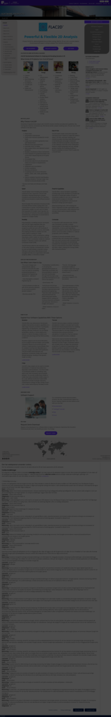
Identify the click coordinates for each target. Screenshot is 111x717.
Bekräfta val (78, 710)
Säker (8, 549)
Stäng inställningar (66, 710)
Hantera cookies (53, 710)
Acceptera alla (90, 710)
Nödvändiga (9, 481)
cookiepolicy (45, 476)
